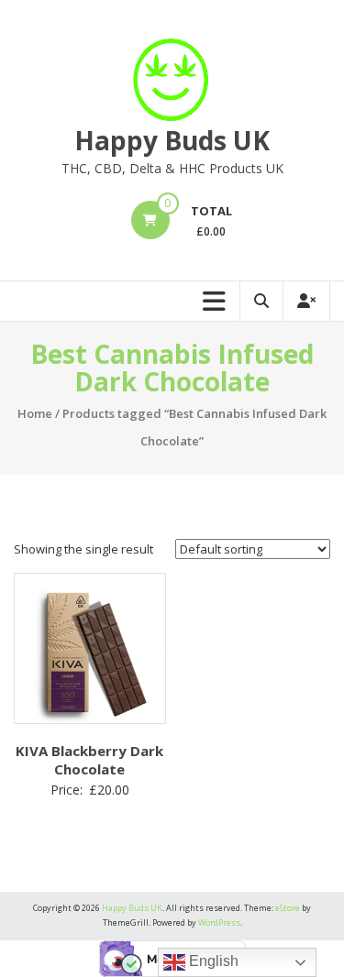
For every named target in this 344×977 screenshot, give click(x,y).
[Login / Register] (306, 301)
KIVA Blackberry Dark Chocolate (89, 759)
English (212, 961)
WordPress (219, 922)
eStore (287, 908)
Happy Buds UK (172, 140)
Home (34, 413)
